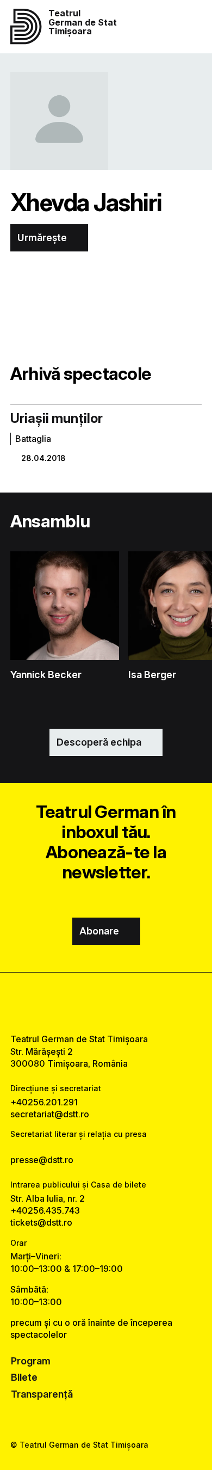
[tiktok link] (133, 1002)
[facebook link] (78, 1002)
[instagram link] (106, 1002)
